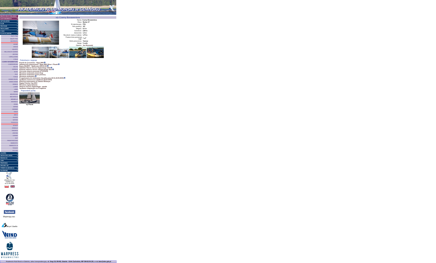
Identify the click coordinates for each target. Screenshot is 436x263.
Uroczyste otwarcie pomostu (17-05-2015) (33, 71)
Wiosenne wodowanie (27, 76)
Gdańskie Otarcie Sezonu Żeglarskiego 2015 (35, 68)
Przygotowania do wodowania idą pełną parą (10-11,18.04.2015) (41, 78)
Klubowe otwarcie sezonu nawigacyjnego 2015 (35, 69)
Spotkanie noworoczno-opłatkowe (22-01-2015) (35, 80)
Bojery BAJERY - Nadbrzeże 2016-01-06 (33, 66)
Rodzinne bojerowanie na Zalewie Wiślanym (34, 81)
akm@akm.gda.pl (105, 261)
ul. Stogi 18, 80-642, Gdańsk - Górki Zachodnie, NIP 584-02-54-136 (70, 261)
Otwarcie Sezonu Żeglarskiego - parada (33, 86)
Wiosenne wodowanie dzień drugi (31, 73)
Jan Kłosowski (88, 45)
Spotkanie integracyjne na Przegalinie (32, 88)
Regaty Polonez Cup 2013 (28, 83)
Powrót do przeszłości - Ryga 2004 (31, 63)
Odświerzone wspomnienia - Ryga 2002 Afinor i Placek (38, 64)
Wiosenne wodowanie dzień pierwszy (32, 74)
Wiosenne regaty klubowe (28, 85)
